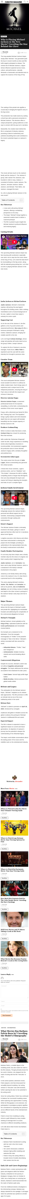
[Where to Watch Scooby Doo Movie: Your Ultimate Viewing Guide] (14, 798)
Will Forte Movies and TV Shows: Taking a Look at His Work (13, 930)
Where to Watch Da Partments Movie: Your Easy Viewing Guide (12, 870)
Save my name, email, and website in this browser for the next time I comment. (14, 1011)
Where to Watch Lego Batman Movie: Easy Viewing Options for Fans (13, 840)
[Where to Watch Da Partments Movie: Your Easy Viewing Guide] (14, 859)
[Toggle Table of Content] (20, 200)
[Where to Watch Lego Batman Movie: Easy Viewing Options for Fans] (14, 828)
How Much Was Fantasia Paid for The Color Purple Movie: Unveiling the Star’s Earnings (13, 900)
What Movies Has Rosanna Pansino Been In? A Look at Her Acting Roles (14, 960)
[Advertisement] (14, 91)
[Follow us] (27, 1)
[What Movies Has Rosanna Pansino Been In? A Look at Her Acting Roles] (14, 948)
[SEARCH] (25, 1)
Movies (11, 788)
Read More (4, 817)
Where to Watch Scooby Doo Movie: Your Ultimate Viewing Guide (14, 809)
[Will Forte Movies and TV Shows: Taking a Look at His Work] (14, 919)
